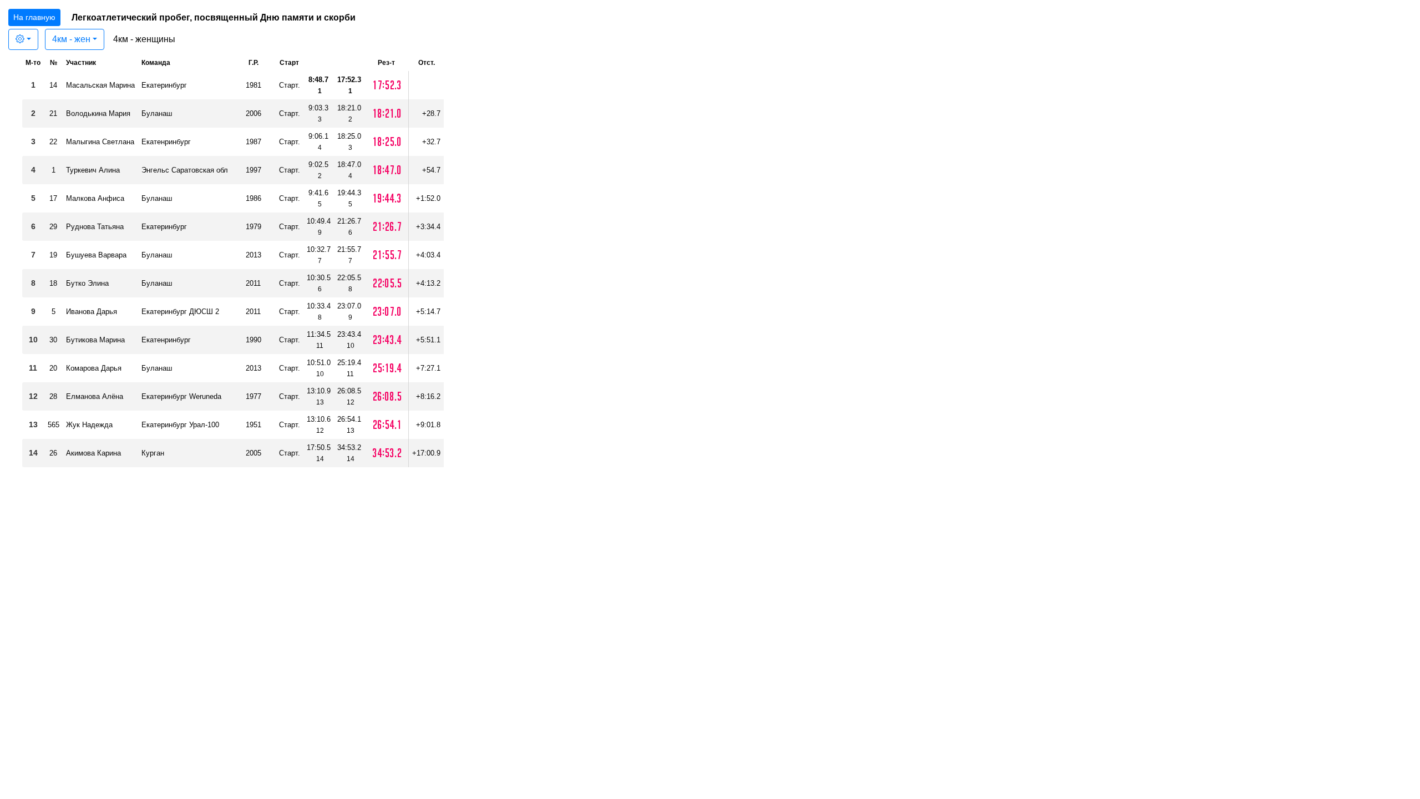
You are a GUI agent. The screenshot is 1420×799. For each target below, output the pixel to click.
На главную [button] (34, 17)
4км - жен (71, 39)
